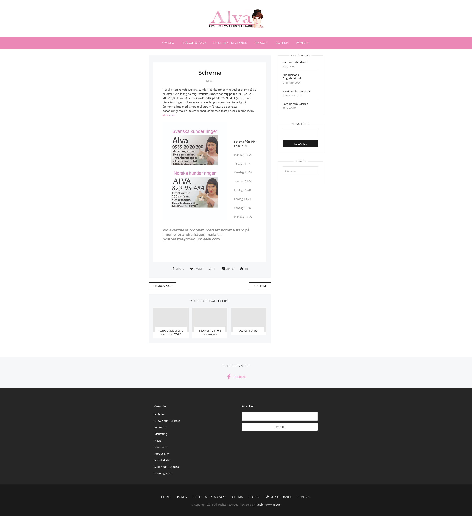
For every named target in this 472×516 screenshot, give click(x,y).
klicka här (169, 115)
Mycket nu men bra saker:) (210, 332)
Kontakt (303, 43)
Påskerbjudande (278, 497)
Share (180, 268)
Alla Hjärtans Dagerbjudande (292, 76)
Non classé (161, 447)
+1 (213, 268)
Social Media (162, 460)
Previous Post (162, 285)
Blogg (259, 43)
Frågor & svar (193, 43)
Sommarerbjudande (295, 62)
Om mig (168, 43)
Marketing (160, 434)
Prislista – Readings (230, 43)
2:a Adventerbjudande (297, 91)
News (210, 81)
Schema (282, 43)
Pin (246, 268)
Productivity (162, 453)
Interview (160, 427)
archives (159, 414)
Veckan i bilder (249, 330)
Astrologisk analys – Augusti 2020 (171, 332)
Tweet (198, 268)
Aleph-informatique (268, 504)
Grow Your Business (167, 421)
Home (165, 497)
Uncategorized (163, 473)
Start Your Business (166, 466)
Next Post (260, 285)
